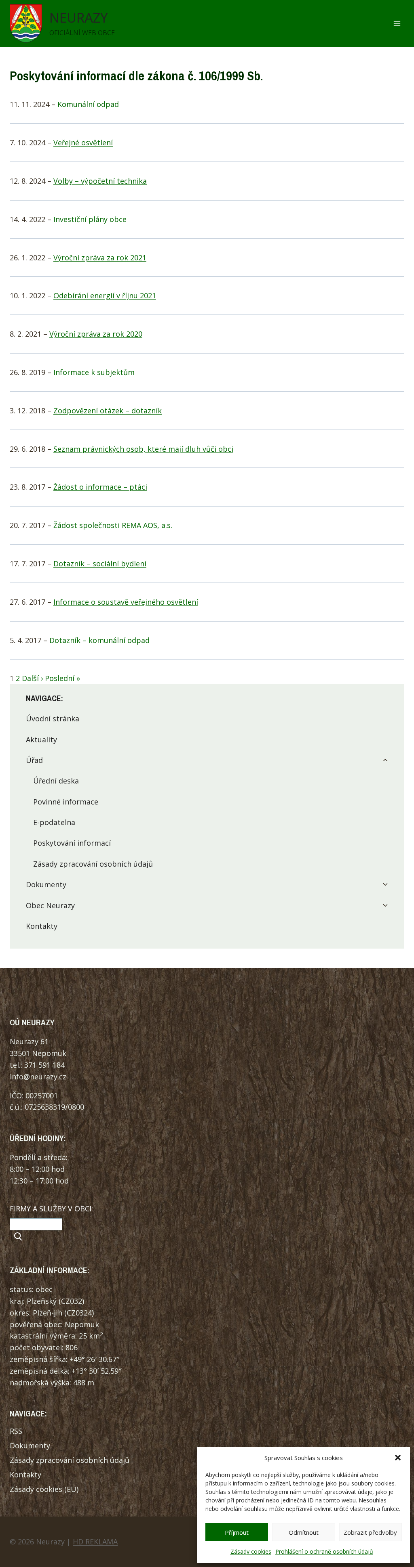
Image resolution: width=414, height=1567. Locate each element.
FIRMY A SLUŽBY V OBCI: (51, 1208)
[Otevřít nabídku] (396, 23)
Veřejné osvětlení (83, 142)
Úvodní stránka (52, 718)
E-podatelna (54, 822)
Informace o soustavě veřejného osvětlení (125, 602)
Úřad (34, 760)
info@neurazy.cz (38, 1076)
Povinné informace (65, 802)
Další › (32, 678)
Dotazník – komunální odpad (99, 640)
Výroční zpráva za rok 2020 (95, 334)
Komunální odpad (88, 104)
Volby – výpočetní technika (100, 181)
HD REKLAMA (95, 1541)
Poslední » (62, 678)
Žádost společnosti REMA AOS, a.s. (112, 525)
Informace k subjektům (94, 372)
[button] (398, 1458)
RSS (16, 1431)
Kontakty (41, 926)
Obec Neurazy (50, 905)
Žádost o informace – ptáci (100, 487)
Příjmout (237, 1532)
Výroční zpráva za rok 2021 (99, 257)
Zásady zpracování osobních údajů (93, 864)
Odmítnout (304, 1532)
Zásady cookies (250, 1551)
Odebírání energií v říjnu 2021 (104, 295)
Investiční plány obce (90, 219)
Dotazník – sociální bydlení (99, 563)
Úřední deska (56, 781)
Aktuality (41, 739)
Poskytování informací (72, 843)
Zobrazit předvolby (370, 1532)
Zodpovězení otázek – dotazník (107, 410)
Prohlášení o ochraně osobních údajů (324, 1551)
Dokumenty (46, 884)
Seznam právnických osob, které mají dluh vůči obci (143, 449)
